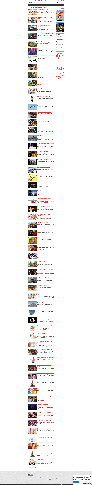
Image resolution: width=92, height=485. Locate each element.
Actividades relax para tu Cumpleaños (43, 9)
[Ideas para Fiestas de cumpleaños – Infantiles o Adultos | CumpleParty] (31, 2)
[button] (90, 476)
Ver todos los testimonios (58, 49)
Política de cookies (79, 483)
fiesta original (58, 76)
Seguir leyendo (45, 52)
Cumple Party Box (56, 0)
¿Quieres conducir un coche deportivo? (44, 112)
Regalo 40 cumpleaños (41, 190)
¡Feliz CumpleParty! (40, 459)
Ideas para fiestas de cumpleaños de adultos (45, 420)
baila (58, 56)
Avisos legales (57, 477)
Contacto (35, 0)
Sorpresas (59, 93)
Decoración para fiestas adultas (42, 253)
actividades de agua (59, 53)
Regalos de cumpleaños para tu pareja (44, 198)
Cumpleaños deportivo (59, 63)
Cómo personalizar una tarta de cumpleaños (45, 325)
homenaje (61, 82)
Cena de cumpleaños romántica (42, 151)
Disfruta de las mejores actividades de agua (44, 135)
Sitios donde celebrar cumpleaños (43, 404)
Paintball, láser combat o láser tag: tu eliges (44, 127)
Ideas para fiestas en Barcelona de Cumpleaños (60, 86)
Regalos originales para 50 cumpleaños (44, 206)
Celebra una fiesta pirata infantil (42, 222)
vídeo (61, 94)
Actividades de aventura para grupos (43, 285)
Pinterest (30, 475)
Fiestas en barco (58, 80)
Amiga (62, 55)
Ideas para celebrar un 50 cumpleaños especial (45, 143)
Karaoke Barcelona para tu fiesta (43, 245)
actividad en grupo (58, 52)
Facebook (28, 475)
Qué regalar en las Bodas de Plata (43, 277)
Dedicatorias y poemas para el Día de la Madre (45, 357)
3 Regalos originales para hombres (43, 64)
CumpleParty (58, 67)
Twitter (29, 475)
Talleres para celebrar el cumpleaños (43, 96)
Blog (59, 0)
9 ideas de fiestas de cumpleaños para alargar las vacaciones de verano (50, 481)
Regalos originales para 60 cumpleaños (44, 182)
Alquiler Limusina (58, 55)
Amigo (57, 56)
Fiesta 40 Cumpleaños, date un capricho (44, 388)
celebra (61, 57)
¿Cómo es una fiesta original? (42, 451)
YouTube (31, 475)
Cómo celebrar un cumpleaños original (44, 159)
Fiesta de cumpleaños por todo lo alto (43, 104)
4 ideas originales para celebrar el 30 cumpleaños (45, 373)
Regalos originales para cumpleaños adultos (45, 41)
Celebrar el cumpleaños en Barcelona (43, 80)
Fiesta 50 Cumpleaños (41, 333)
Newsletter (62, 0)
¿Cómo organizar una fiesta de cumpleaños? (45, 428)
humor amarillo (58, 83)
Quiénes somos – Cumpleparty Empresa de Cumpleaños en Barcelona (45, 0)
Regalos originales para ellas (42, 88)
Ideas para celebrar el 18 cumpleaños (43, 167)
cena (59, 62)
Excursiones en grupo (41, 261)
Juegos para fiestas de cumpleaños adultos (44, 396)
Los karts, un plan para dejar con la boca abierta (45, 33)
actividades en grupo (59, 54)
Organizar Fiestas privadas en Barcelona (44, 412)
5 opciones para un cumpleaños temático (44, 230)
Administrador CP (41, 7)
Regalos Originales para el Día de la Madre (44, 349)
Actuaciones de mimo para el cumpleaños (44, 317)
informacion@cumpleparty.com (59, 484)
